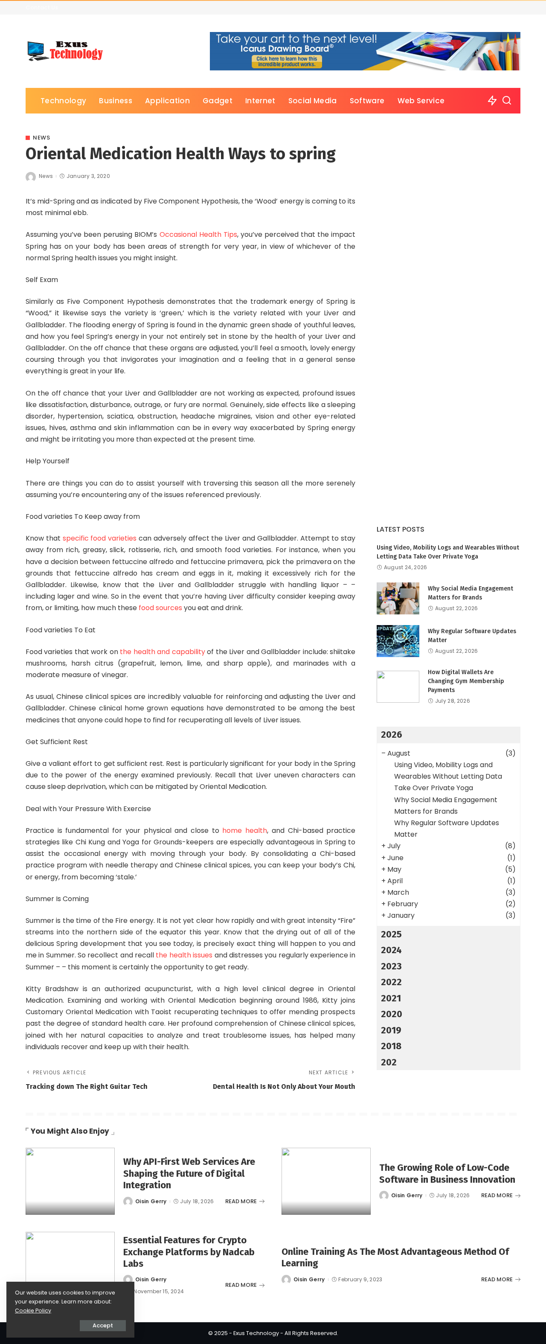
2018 (391, 1046)
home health (243, 830)
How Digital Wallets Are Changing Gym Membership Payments (466, 681)
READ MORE (241, 1201)
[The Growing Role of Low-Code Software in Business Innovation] (326, 1181)
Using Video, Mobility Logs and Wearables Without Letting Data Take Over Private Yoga (448, 776)
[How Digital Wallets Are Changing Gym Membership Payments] (398, 687)
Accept (103, 1325)
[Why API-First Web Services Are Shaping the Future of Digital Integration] (70, 1181)
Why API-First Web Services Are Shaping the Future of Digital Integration (189, 1173)
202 (389, 1062)
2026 (391, 734)
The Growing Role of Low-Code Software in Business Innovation (447, 1173)
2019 (391, 1030)
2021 (391, 998)
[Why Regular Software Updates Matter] (398, 641)
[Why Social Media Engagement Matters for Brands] (398, 598)
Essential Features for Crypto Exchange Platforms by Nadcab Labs (189, 1251)
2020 (391, 1014)
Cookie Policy (33, 1310)
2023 (391, 966)
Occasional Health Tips (198, 234)
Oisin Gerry (151, 1201)
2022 (391, 982)
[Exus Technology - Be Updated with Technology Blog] (66, 51)
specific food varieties (100, 538)
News (41, 137)
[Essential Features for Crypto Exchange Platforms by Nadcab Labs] (70, 1265)
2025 (391, 934)
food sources (160, 608)
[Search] (507, 100)
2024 (391, 950)
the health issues (184, 955)
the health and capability (162, 652)
